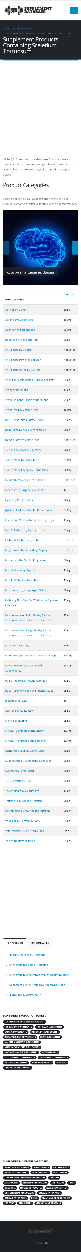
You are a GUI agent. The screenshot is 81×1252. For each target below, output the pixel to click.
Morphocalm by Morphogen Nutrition (27, 590)
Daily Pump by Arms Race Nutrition (25, 430)
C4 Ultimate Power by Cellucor (23, 360)
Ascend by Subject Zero (19, 319)
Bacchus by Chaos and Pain (21, 339)
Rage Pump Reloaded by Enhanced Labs (29, 690)
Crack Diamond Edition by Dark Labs (26, 400)
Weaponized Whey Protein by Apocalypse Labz (37, 985)
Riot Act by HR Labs (16, 700)
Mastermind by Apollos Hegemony (25, 560)
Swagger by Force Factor (19, 770)
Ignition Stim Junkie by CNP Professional (28, 510)
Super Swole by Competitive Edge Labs (28, 760)
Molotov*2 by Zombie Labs (21, 580)
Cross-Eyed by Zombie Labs (21, 410)
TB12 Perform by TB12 (18, 780)
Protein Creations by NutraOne (27, 954)
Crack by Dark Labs (16, 390)
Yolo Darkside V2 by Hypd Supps (24, 831)
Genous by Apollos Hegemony (23, 450)
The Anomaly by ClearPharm (22, 791)
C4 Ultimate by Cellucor (18, 349)
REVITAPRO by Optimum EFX (25, 995)
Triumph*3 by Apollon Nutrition (23, 801)
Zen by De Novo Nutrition (20, 841)
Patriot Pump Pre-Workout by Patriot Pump (30, 655)
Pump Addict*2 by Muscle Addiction (26, 680)
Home (6, 28)
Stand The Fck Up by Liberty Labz (24, 750)
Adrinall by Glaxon (16, 309)
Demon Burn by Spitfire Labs (22, 440)
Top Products (15, 943)
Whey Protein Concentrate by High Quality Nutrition (39, 975)
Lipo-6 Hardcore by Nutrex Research (26, 530)
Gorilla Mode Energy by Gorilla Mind (26, 470)
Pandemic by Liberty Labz (20, 645)
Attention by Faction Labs (20, 329)
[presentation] (6, 248)
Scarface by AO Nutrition (19, 710)
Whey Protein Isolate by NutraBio (28, 964)
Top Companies (39, 943)
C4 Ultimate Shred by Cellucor (22, 370)
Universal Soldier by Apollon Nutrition (27, 811)
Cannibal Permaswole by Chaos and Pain (29, 380)
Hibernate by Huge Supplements (24, 490)
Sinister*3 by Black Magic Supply (24, 730)
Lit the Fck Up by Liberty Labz (22, 540)
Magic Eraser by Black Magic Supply (26, 550)
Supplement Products (25, 28)
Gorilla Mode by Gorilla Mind (22, 460)
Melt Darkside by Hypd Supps (22, 570)
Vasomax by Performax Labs (22, 821)
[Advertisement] (40, 107)
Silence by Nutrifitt (16, 720)
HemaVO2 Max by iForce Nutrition (25, 480)
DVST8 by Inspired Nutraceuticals (25, 420)
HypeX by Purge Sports (19, 500)
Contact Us (42, 1243)
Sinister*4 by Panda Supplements (25, 740)
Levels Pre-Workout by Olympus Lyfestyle (30, 520)
